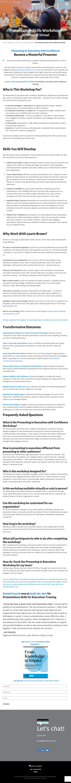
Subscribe (6, 704)
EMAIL (35, 772)
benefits (18, 157)
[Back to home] (35, 3)
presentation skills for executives (28, 70)
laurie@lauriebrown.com (46, 741)
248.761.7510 (41, 736)
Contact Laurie (10, 82)
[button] (66, 3)
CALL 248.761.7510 (35, 769)
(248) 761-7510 (27, 82)
